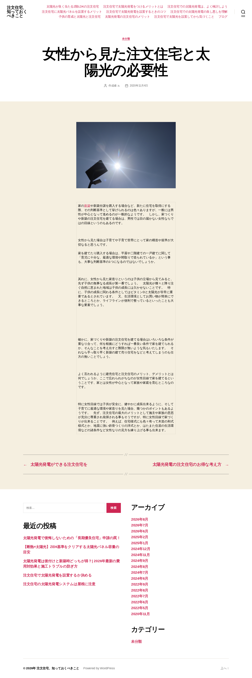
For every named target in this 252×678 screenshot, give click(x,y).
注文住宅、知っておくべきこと (17, 11)
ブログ (222, 16)
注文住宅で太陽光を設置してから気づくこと (184, 16)
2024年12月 (140, 549)
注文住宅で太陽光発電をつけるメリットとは (133, 6)
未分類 (126, 38)
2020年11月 (140, 614)
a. (119, 85)
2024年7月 (139, 572)
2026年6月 (139, 531)
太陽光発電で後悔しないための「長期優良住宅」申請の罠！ (72, 538)
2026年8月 (139, 519)
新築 (87, 205)
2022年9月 (139, 584)
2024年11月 (140, 555)
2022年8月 (139, 590)
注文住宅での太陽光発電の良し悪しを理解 (198, 11)
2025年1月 (139, 543)
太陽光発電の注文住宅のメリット (127, 16)
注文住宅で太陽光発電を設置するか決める (57, 575)
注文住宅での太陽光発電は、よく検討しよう (197, 6)
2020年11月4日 (139, 85)
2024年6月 (139, 578)
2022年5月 (139, 608)
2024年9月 (139, 561)
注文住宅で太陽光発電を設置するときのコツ (136, 11)
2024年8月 (139, 567)
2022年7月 (139, 596)
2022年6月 (139, 602)
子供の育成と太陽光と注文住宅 (80, 16)
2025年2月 (139, 537)
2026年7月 (139, 525)
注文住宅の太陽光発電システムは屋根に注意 (59, 584)
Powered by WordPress (99, 668)
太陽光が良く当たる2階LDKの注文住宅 (72, 6)
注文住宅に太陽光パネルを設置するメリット (72, 11)
